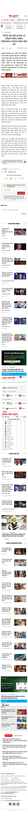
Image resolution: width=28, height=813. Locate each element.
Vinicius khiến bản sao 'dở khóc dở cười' (7, 561)
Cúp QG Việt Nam (11, 382)
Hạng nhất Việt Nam (22, 382)
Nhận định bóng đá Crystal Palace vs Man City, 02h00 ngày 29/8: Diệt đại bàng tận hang (7, 488)
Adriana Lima (12, 172)
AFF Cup (4, 464)
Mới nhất (6, 20)
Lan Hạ (5, 169)
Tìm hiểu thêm (6, 374)
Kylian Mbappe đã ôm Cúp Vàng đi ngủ (8, 717)
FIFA (5, 172)
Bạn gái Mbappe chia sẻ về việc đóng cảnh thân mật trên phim (6, 621)
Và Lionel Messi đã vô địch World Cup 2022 (8, 724)
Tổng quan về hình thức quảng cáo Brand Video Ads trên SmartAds (13, 535)
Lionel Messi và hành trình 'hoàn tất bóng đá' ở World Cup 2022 (8, 711)
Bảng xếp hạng (10, 414)
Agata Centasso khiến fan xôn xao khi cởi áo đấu (7, 633)
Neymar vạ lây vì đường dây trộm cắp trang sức (6, 609)
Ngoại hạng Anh (6, 250)
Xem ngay (6, 538)
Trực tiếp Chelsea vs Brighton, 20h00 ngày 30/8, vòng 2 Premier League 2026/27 (7, 321)
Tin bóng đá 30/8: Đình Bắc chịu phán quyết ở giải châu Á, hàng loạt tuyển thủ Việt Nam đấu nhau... (7, 338)
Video (3, 344)
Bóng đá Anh (21, 20)
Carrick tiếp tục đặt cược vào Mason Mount (7, 290)
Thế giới (4, 235)
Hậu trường (7, 32)
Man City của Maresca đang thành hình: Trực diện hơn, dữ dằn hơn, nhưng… (6, 305)
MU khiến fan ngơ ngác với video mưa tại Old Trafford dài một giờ (7, 260)
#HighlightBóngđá (17, 23)
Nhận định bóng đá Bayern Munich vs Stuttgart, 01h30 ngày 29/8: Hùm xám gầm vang (15, 764)
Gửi (24, 214)
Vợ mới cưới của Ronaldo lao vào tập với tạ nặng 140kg (6, 585)
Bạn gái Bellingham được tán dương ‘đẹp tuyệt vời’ (6, 573)
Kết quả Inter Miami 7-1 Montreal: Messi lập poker (7, 231)
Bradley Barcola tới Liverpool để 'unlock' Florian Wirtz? (7, 246)
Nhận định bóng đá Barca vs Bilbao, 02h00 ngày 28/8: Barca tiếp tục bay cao (15, 752)
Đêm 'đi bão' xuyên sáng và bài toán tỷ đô (7, 473)
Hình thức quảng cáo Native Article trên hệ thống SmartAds (13, 697)
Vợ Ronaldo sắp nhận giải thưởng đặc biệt (7, 549)
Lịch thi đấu (8, 377)
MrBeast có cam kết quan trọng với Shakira (7, 666)
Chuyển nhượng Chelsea (8, 280)
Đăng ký (21, 193)
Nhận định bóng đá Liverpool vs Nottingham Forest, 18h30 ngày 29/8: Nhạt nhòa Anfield (15, 740)
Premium (12, 20)
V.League (4, 382)
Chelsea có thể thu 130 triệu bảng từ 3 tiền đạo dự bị (7, 274)
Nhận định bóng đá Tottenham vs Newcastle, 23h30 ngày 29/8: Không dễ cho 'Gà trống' (15, 758)
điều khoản (11, 198)
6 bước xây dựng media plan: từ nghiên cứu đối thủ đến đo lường (13, 370)
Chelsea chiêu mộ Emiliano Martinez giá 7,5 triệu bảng (7, 502)
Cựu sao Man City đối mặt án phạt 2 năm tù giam (7, 644)
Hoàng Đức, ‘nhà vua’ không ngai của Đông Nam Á (7, 460)
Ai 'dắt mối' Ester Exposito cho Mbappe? (6, 655)
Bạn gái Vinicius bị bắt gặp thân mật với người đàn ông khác (7, 598)
